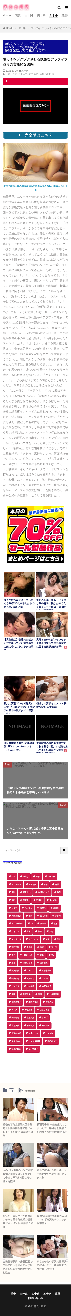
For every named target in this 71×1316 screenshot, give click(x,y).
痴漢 (40, 994)
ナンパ (58, 916)
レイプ (14, 908)
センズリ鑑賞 (34, 1041)
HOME (9, 28)
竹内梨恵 (15, 979)
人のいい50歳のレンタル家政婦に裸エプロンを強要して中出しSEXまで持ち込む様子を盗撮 (18, 1176)
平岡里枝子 (16, 1002)
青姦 (42, 955)
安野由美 (44, 963)
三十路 (29, 15)
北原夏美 (15, 1026)
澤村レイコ (27, 963)
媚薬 (13, 994)
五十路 (53, 15)
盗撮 (55, 924)
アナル (45, 979)
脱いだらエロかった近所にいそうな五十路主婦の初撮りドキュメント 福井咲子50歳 (18, 1221)
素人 (13, 955)
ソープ (45, 1018)
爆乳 (13, 892)
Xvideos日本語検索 (12, 863)
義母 (59, 892)
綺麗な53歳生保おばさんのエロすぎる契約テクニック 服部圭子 (52, 1220)
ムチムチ (22, 74)
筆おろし (53, 900)
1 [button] (6, 81)
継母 (51, 932)
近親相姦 (32, 885)
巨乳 (36, 74)
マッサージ (16, 939)
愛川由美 (15, 971)
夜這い (43, 924)
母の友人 (30, 1026)
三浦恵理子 (46, 971)
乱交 (59, 939)
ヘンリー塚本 (17, 924)
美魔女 (26, 900)
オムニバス (33, 939)
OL (52, 955)
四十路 (41, 15)
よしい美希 (44, 1010)
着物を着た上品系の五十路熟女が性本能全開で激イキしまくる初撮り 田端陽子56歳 (18, 1130)
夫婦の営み (16, 916)
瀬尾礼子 (45, 1026)
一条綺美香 (54, 994)
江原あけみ (16, 1049)
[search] (64, 850)
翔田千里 (50, 74)
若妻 (18, 15)
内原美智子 (46, 986)
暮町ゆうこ (52, 1041)
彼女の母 (49, 1002)
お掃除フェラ (43, 892)
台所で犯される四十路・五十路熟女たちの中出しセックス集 (51, 1174)
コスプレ (49, 1033)
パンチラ (15, 986)
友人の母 (44, 916)
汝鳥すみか (16, 1041)
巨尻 (42, 74)
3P (31, 924)
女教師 (29, 947)
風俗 (13, 963)
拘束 (42, 947)
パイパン (15, 932)
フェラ (54, 947)
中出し (26, 877)
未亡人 (43, 908)
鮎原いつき (33, 1033)
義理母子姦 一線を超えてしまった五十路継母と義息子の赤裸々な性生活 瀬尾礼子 (52, 1128)
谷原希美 (26, 994)
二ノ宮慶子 (33, 1049)
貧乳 (13, 900)
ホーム (7, 15)
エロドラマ (11, 74)
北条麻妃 (30, 1018)
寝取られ (26, 892)
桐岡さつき (33, 1002)
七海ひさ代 (16, 1033)
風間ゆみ (30, 979)
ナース (14, 1010)
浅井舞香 (30, 986)
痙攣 (57, 885)
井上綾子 (28, 1010)
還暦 (64, 15)
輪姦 (47, 939)
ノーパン (30, 971)
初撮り (39, 900)
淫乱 (30, 916)
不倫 (46, 885)
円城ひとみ (27, 955)
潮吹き (56, 908)
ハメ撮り (28, 908)
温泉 (28, 932)
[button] (35, 1066)
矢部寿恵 (15, 1018)
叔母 (30, 74)
